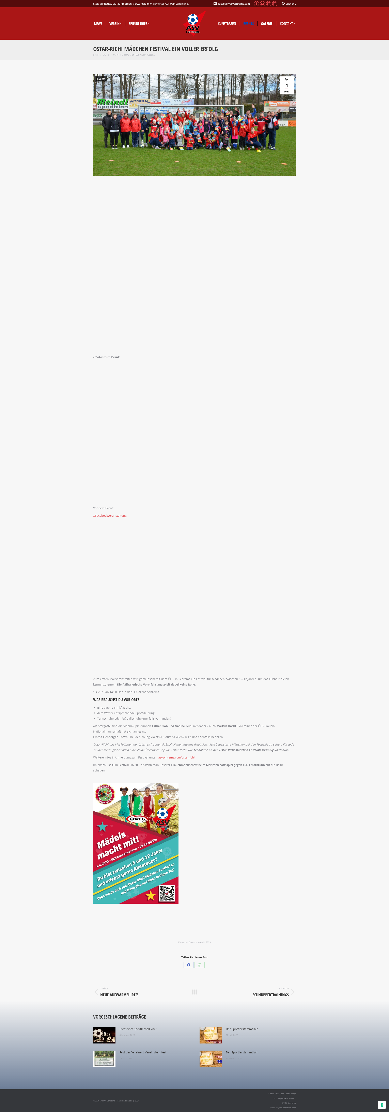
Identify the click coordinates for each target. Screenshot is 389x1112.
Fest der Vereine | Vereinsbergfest (143, 1052)
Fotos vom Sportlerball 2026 (138, 1029)
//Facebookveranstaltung (110, 515)
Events (101, 79)
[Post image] (104, 1035)
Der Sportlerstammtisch (242, 1029)
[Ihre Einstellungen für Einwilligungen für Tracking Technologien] (382, 1105)
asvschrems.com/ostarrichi (176, 757)
